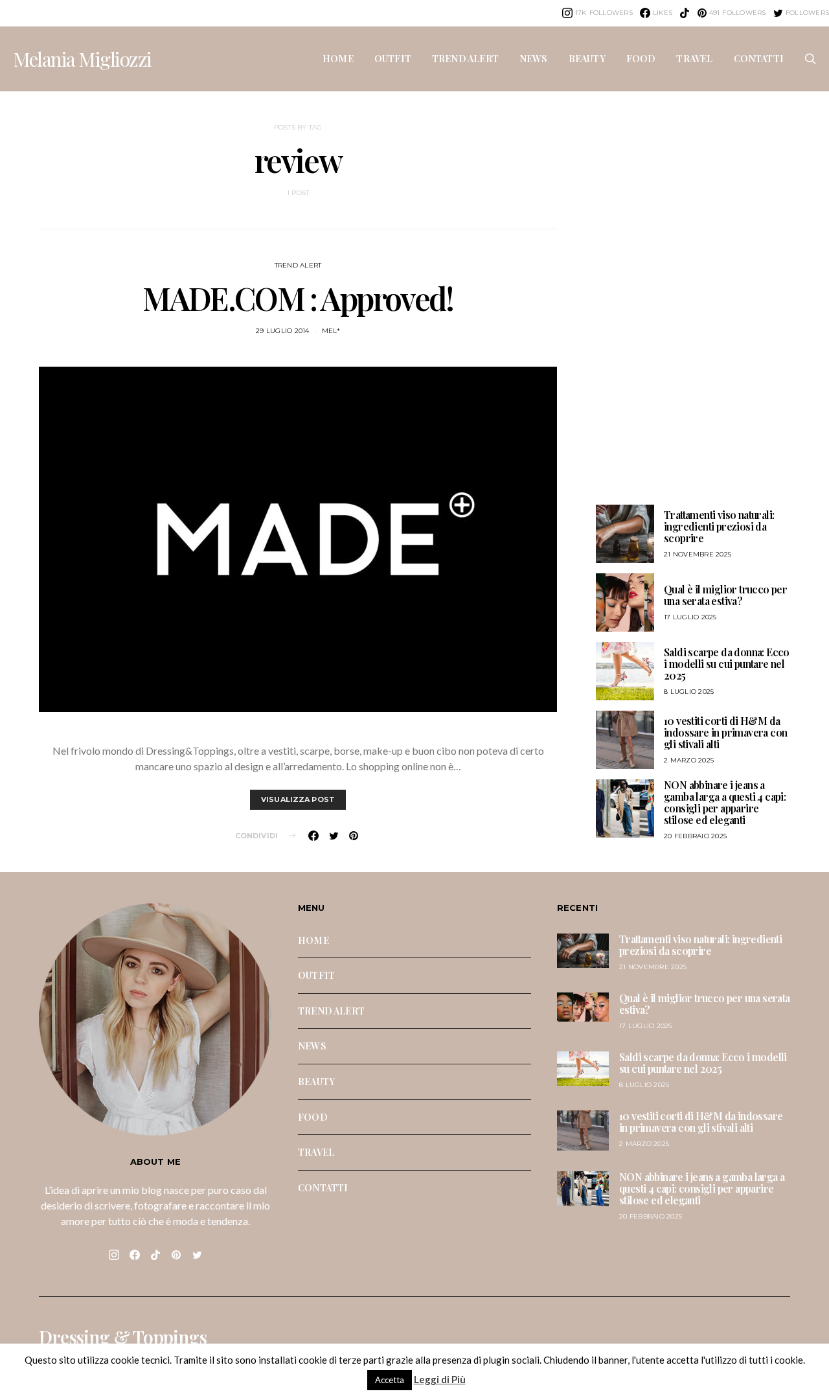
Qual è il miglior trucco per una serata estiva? (725, 595)
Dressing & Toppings (123, 1337)
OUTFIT (392, 58)
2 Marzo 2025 (689, 760)
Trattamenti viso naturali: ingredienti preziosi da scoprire (719, 526)
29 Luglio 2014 (283, 331)
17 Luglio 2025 (690, 617)
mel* (331, 331)
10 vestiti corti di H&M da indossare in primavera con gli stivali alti (725, 732)
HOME (338, 58)
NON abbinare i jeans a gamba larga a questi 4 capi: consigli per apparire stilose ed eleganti (725, 802)
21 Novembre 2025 (697, 554)
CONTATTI (759, 58)
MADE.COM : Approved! (297, 298)
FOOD (641, 58)
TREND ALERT (465, 58)
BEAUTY (587, 58)
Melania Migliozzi (82, 59)
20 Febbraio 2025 (695, 836)
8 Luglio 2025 (689, 691)
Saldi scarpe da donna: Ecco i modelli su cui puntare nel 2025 (726, 663)
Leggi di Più (440, 1379)
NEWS (533, 58)
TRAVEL (694, 58)
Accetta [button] (389, 1380)
